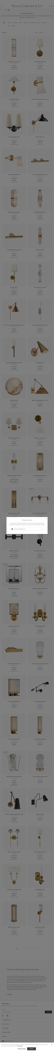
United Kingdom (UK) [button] (19, 529)
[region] (27, 1047)
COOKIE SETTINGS (22, 1048)
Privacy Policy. (20, 1046)
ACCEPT (31, 1048)
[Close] (51, 1044)
